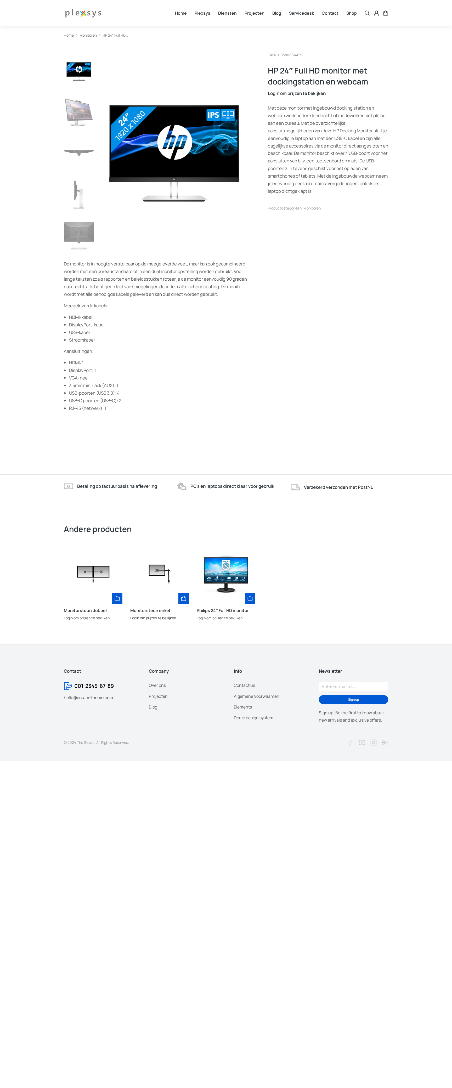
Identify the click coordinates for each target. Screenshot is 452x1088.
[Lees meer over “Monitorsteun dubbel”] (117, 598)
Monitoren (312, 208)
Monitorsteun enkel (150, 610)
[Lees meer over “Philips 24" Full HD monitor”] (250, 598)
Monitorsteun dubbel (85, 610)
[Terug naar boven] (439, 1075)
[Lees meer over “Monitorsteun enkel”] (183, 598)
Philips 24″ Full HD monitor (223, 610)
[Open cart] (385, 13)
